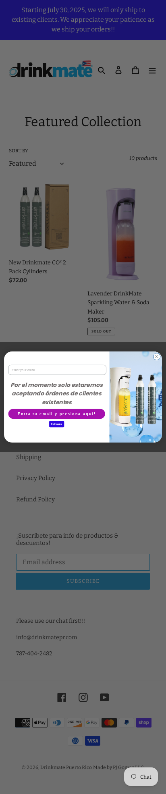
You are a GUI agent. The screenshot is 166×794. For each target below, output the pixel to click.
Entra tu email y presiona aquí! (57, 414)
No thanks (56, 424)
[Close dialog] (156, 356)
